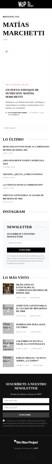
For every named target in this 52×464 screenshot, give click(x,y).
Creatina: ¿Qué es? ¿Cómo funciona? (23, 174)
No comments (13, 115)
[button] (3, 4)
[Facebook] (20, 457)
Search (47, 128)
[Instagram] (26, 457)
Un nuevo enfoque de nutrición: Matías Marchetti (22, 93)
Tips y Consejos (13, 85)
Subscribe (25, 250)
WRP (36, 448)
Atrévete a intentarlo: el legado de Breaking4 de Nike (31, 308)
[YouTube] (32, 457)
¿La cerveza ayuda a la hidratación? (23, 185)
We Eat (25, 85)
